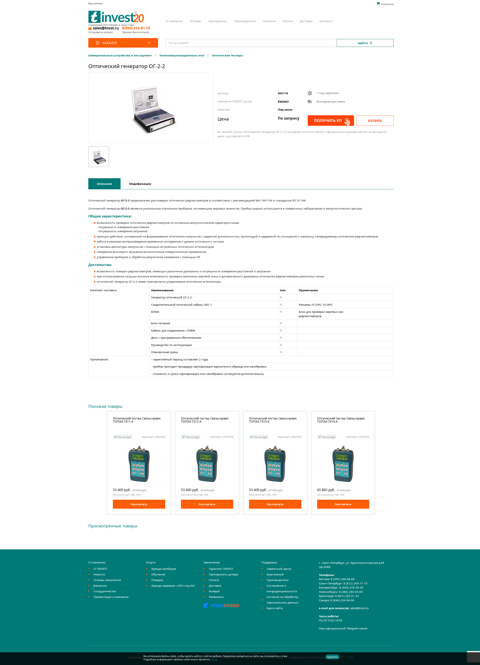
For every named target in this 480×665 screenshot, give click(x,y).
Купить (375, 120)
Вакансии (100, 585)
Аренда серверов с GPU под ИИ (173, 585)
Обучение (158, 574)
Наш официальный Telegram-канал (343, 628)
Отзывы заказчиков (107, 580)
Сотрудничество (105, 591)
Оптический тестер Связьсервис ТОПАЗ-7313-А (273, 420)
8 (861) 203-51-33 (347, 596)
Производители (245, 21)
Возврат (214, 591)
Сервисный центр (279, 569)
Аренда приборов (163, 569)
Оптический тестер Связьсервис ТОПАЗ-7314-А (341, 420)
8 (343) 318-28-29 (351, 587)
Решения (269, 21)
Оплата (288, 21)
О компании (174, 21)
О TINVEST (100, 569)
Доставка (306, 21)
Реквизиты (216, 597)
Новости (99, 574)
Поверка (157, 580)
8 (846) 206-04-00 (342, 600)
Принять (332, 657)
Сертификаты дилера (223, 574)
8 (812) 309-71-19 (355, 583)
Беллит (283, 101)
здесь (214, 659)
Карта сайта (275, 608)
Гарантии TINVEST (221, 569)
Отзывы (195, 21)
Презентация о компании (111, 597)
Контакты (326, 21)
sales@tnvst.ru (359, 608)
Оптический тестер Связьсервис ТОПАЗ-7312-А (205, 420)
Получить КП (328, 120)
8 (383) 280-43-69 (351, 592)
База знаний (275, 574)
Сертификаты (217, 21)
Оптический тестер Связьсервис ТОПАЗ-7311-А (137, 420)
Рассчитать (139, 504)
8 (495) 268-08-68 (343, 579)
